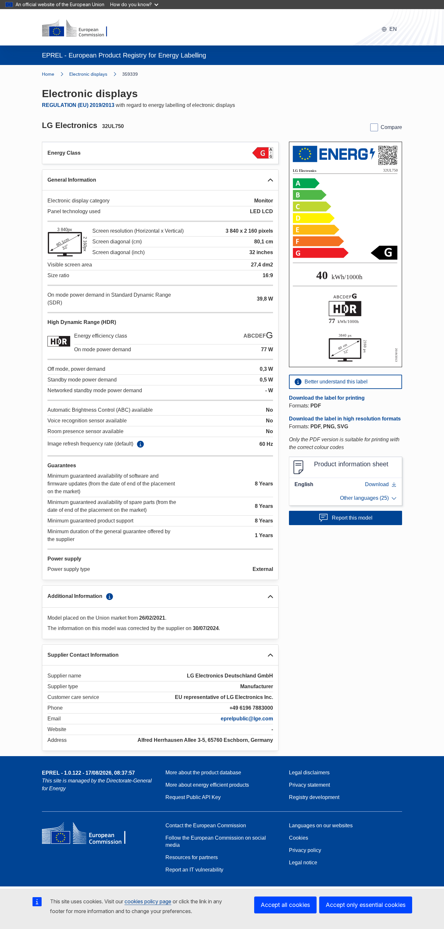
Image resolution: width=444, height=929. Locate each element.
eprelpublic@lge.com (247, 718)
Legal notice (303, 862)
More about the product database (203, 772)
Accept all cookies (285, 904)
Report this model (352, 518)
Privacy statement (309, 785)
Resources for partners (191, 857)
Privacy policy (305, 850)
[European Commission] (78, 28)
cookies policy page (147, 901)
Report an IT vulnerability (194, 869)
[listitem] (95, 74)
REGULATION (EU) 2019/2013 (78, 105)
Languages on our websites (321, 825)
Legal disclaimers (309, 772)
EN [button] (393, 29)
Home (48, 74)
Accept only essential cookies (366, 904)
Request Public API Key (193, 797)
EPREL (88, 773)
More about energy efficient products (207, 785)
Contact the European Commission (205, 825)
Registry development (314, 797)
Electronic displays (88, 74)
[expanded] (270, 180)
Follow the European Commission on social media (215, 841)
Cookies (298, 838)
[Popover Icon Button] (140, 444)
